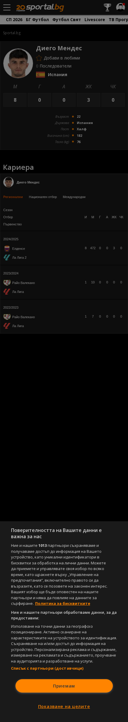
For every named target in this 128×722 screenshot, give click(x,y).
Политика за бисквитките (62, 603)
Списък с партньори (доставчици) (47, 668)
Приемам (64, 686)
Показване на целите (64, 706)
